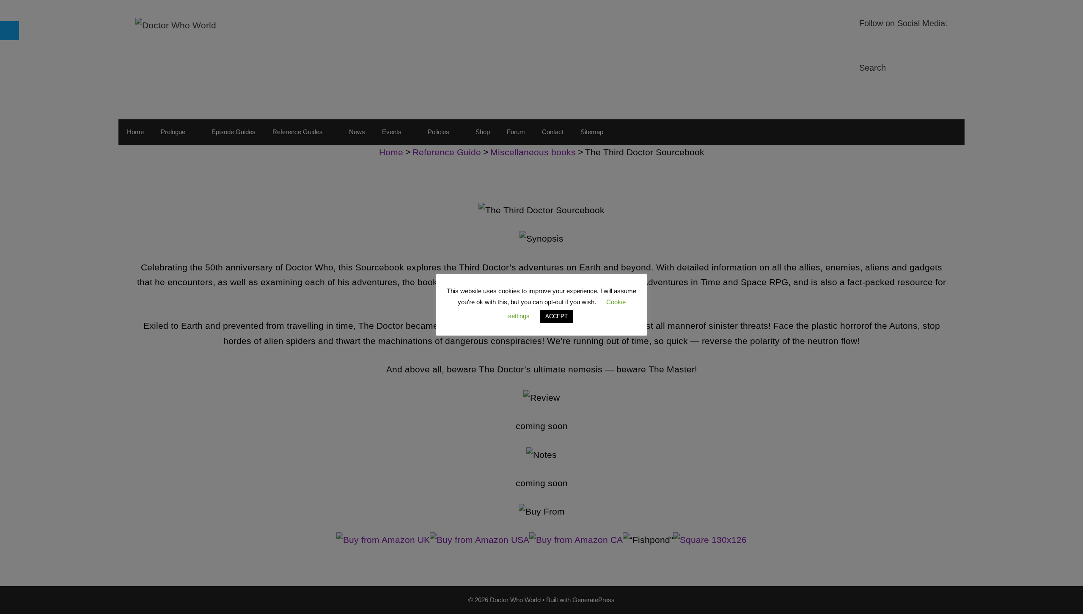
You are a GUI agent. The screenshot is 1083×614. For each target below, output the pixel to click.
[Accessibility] (9, 30)
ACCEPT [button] (556, 316)
